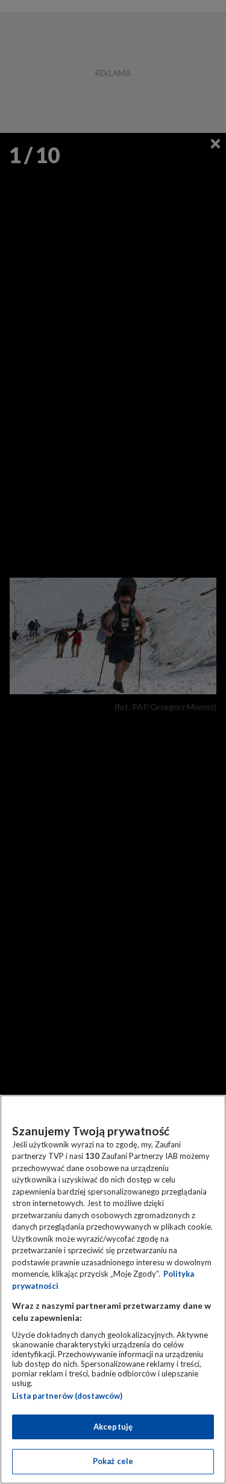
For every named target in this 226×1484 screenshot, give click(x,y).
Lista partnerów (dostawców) (67, 1396)
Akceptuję (113, 1426)
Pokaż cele (113, 1461)
